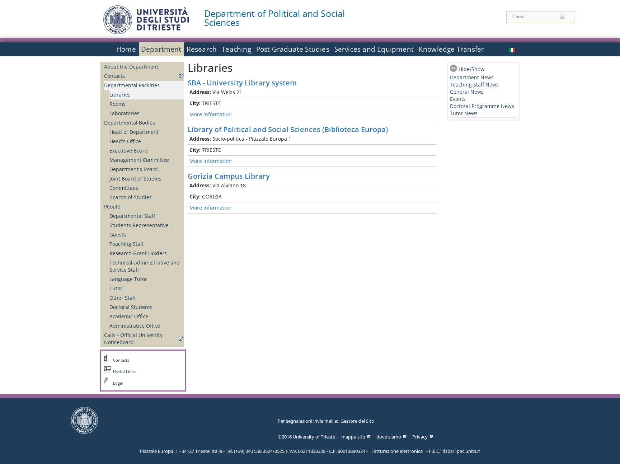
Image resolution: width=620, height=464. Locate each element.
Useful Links (124, 371)
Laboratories (124, 113)
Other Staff (122, 297)
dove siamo (388, 436)
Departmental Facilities (132, 85)
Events (458, 98)
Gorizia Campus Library (229, 176)
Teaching (236, 49)
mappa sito (353, 436)
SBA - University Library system (242, 83)
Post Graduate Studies (292, 49)
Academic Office (128, 316)
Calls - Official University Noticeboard (133, 339)
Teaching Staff (126, 243)
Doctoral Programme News (482, 106)
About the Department (131, 66)
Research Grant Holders (138, 253)
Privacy (420, 436)
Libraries (120, 94)
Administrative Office (134, 325)
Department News (472, 77)
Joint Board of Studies (135, 178)
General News (467, 91)
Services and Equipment (374, 49)
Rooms (117, 103)
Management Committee (139, 159)
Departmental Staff (132, 215)
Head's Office (125, 141)
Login (118, 383)
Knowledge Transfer (451, 49)
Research (202, 49)
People (112, 206)
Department (161, 49)
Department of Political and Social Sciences (274, 18)
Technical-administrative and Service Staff (144, 266)
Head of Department (134, 131)
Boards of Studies (130, 197)
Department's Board (133, 169)
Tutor (115, 288)
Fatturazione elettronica (397, 451)
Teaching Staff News (474, 84)
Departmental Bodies (129, 122)
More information (210, 114)
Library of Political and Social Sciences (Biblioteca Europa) (288, 129)
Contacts (114, 75)
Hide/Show (471, 69)
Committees (123, 187)
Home (126, 49)
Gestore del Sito (357, 421)
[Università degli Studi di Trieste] (146, 32)
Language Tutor (128, 279)
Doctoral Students (130, 307)
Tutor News (464, 113)
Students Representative (139, 225)
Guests (117, 234)
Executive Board (128, 150)
